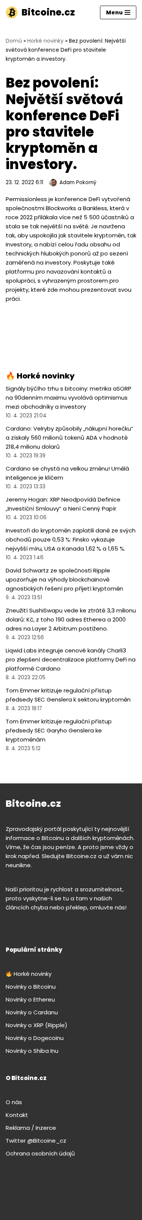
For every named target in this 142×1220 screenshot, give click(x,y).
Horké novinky (45, 41)
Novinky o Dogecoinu (35, 1038)
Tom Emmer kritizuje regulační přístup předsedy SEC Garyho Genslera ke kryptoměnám (59, 730)
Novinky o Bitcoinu (31, 987)
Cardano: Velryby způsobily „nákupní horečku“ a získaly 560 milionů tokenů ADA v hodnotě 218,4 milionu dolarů (69, 438)
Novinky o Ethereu (30, 999)
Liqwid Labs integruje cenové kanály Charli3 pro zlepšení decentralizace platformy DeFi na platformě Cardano (71, 659)
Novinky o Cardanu (32, 1012)
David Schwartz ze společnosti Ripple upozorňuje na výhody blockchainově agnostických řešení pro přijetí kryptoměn (64, 579)
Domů (14, 41)
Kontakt (17, 1115)
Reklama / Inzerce (31, 1128)
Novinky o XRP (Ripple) (36, 1025)
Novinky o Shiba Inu (32, 1051)
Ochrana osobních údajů (40, 1153)
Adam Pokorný (77, 182)
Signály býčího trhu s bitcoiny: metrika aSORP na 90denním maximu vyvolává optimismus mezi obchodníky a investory (68, 398)
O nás (14, 1102)
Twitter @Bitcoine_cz (36, 1141)
